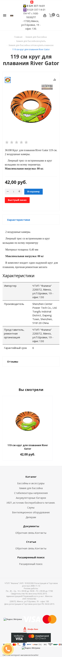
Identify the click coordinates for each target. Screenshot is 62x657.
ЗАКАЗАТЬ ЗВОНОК (9, 649)
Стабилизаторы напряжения (31, 493)
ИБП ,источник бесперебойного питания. (31, 502)
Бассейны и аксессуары (30, 483)
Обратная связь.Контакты (30, 532)
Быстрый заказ (17, 200)
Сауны (30, 507)
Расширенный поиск (31, 564)
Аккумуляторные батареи (31, 497)
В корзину (33, 191)
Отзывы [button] (12, 361)
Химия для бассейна (31, 488)
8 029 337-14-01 (36, 5)
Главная (18, 36)
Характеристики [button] (18, 219)
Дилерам (31, 517)
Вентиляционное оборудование (31, 512)
